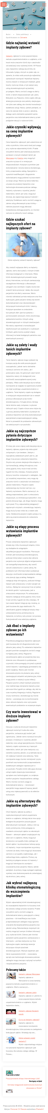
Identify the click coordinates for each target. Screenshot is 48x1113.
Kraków (20, 158)
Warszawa (10, 158)
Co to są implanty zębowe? (29, 1019)
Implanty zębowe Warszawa (29, 974)
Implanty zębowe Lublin (28, 992)
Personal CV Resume (18, 1109)
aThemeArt (39, 1109)
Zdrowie (23, 37)
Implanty (9, 56)
